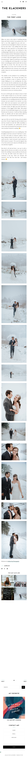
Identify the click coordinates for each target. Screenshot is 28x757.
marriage (7, 565)
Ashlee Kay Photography (13, 561)
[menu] (2, 2)
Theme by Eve (19, 755)
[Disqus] (14, 620)
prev (25, 681)
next (3, 681)
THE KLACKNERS (14, 8)
